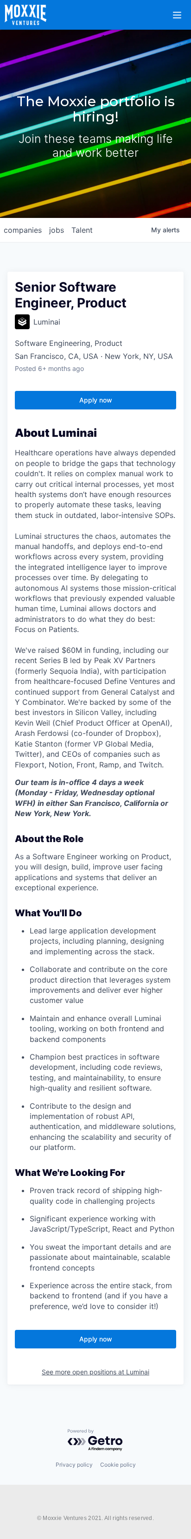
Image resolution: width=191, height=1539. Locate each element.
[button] (182, 9)
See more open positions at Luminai (95, 1372)
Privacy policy (74, 1464)
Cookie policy (118, 1464)
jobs (56, 230)
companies (23, 230)
